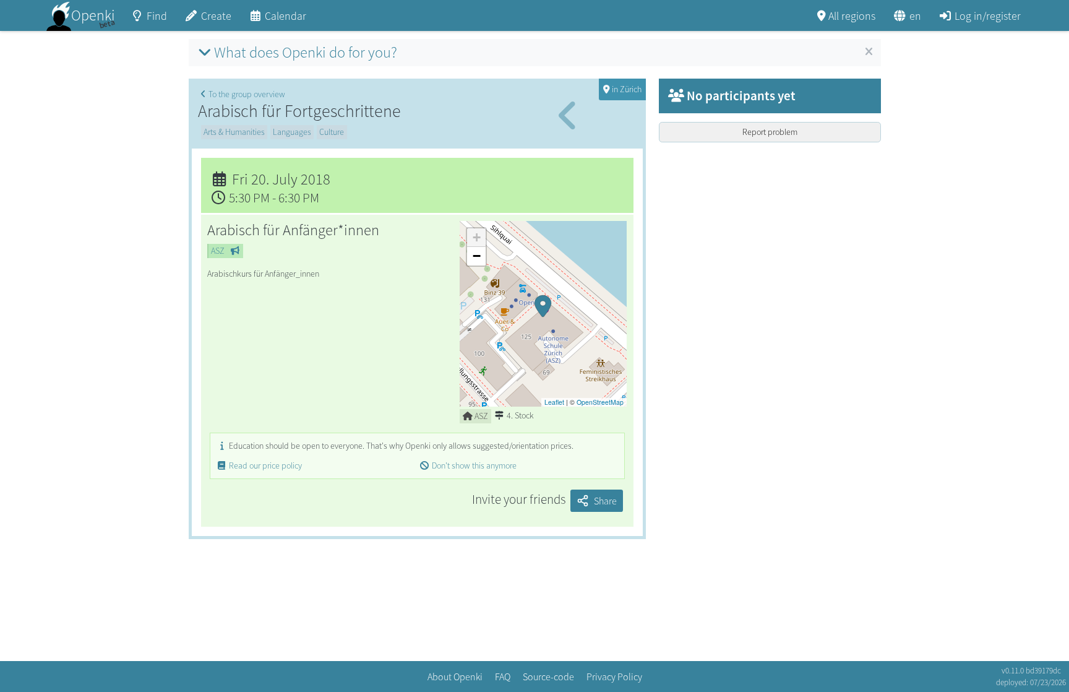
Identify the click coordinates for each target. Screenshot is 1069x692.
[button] (543, 314)
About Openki (455, 676)
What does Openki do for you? (305, 52)
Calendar (285, 16)
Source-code (548, 676)
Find (157, 16)
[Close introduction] (869, 52)
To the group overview (246, 94)
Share (605, 501)
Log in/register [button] (988, 16)
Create (216, 16)
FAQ (502, 676)
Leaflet (554, 402)
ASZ (218, 250)
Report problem (769, 131)
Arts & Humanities (234, 131)
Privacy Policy (614, 676)
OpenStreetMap (600, 402)
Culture (331, 131)
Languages (292, 131)
